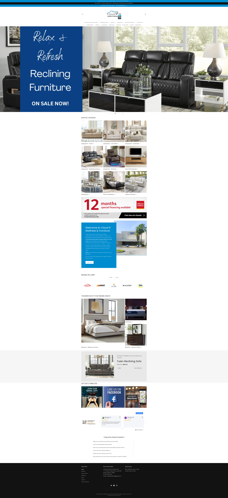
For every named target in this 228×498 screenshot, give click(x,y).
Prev (111, 277)
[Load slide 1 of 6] (108, 113)
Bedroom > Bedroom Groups (89, 347)
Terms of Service (85, 481)
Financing (83, 475)
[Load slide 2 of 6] (110, 113)
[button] (82, 14)
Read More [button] (104, 424)
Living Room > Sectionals (132, 143)
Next (117, 277)
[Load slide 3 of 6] (112, 113)
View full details (137, 368)
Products (83, 471)
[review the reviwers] (119, 417)
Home (82, 469)
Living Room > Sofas (87, 143)
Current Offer (84, 473)
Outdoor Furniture (130, 194)
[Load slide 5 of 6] (115, 113)
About (82, 477)
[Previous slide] (105, 113)
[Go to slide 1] (121, 428)
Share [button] (119, 368)
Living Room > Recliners (109, 169)
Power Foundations (108, 194)
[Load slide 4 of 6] (113, 113)
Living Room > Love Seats (110, 143)
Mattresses (128, 322)
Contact (83, 479)
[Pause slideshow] (123, 113)
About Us (89, 262)
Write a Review (139, 413)
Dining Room (84, 194)
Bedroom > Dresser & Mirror (133, 347)
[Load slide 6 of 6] (117, 113)
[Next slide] (120, 113)
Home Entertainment (131, 169)
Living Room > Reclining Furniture (90, 169)
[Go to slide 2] (122, 428)
